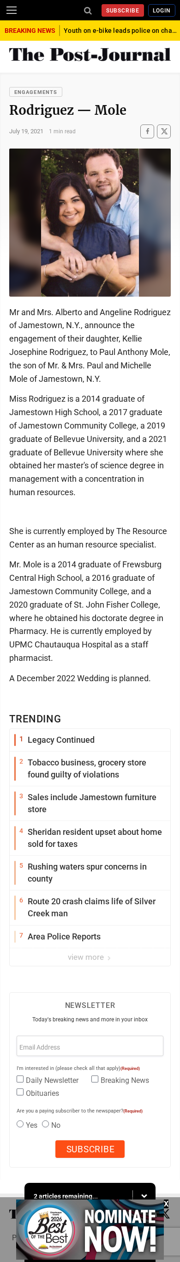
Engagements (35, 92)
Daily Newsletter (52, 1080)
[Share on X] (164, 131)
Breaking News (125, 1080)
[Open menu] (11, 10)
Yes (31, 1125)
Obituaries (42, 1093)
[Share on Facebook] (147, 131)
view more (87, 957)
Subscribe (123, 10)
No (55, 1125)
